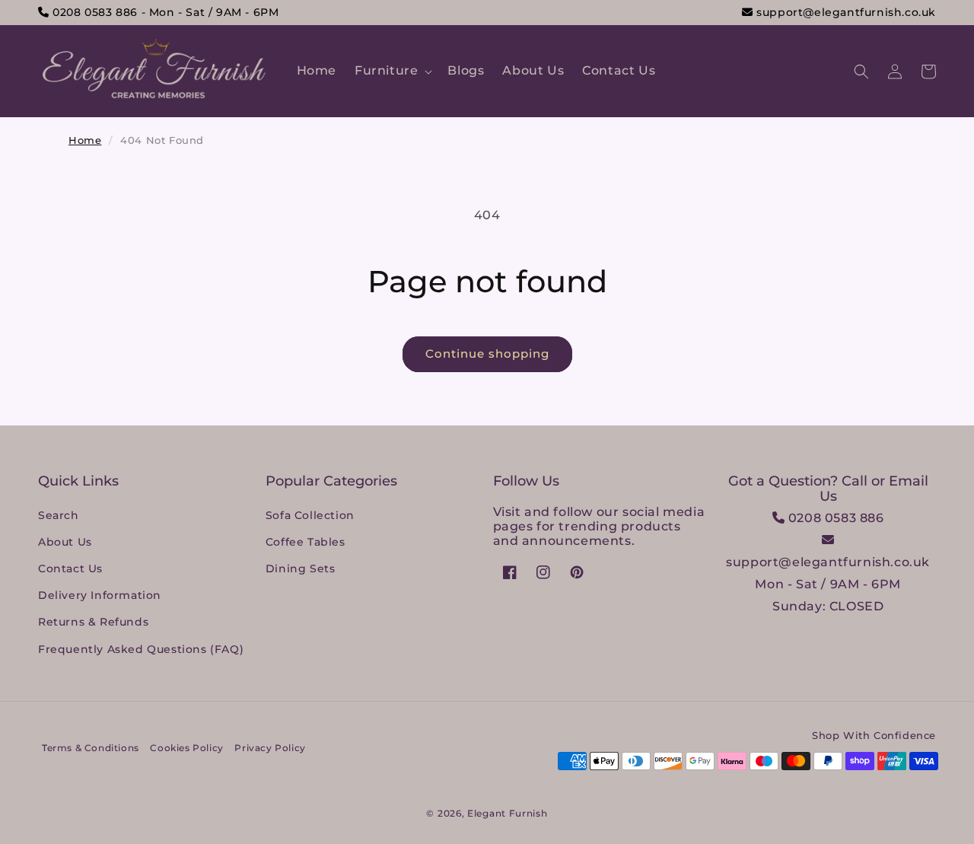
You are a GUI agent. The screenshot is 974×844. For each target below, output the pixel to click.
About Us (65, 542)
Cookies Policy (186, 747)
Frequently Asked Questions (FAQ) (141, 649)
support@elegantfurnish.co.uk (844, 12)
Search (58, 515)
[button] (391, 71)
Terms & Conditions (90, 747)
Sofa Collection (310, 515)
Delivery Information (99, 595)
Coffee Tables (305, 542)
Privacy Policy (269, 747)
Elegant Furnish (507, 813)
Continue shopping (487, 353)
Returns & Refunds (93, 622)
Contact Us (70, 568)
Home (84, 140)
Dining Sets (301, 568)
